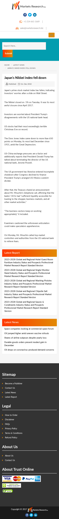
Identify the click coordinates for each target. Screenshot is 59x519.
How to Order (11, 415)
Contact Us (10, 388)
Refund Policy (11, 438)
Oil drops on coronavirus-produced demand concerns (29, 350)
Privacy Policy (11, 429)
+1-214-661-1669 (32, 22)
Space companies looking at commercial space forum (29, 329)
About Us (9, 456)
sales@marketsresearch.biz (31, 28)
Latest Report (11, 397)
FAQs (7, 424)
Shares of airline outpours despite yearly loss (25, 338)
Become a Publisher (13, 384)
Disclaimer (9, 420)
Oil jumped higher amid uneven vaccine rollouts (26, 333)
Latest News (10, 393)
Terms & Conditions (13, 433)
